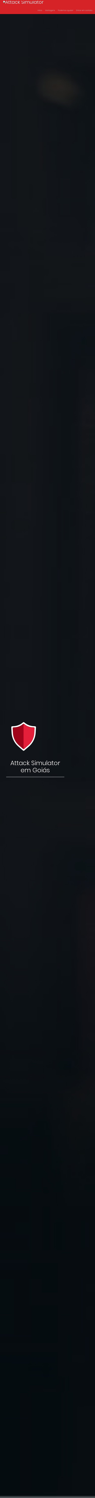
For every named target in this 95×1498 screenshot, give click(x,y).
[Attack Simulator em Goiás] (23, 4)
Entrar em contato (84, 10)
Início (40, 10)
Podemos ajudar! (65, 10)
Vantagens (50, 10)
